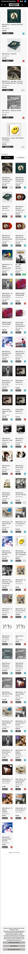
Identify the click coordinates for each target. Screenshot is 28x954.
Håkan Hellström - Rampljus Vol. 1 (20, 439)
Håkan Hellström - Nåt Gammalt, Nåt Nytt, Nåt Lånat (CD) (21, 781)
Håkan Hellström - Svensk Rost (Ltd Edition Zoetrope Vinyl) (21, 237)
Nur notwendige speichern (14, 949)
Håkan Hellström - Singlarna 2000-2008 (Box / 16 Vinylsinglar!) (13, 139)
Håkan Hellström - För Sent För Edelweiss (7, 780)
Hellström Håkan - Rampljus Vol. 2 (20, 410)
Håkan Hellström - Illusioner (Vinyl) (20, 466)
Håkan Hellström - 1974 (20, 637)
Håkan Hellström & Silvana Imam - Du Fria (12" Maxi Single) (7, 581)
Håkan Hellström (5, 28)
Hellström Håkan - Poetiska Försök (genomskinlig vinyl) (20, 324)
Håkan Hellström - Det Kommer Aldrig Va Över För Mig (7, 752)
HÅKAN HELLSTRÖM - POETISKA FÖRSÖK (20, 294)
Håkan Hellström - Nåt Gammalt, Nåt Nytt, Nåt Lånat (7, 723)
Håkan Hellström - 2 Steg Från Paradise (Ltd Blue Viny (20, 353)
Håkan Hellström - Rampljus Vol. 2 (20, 381)
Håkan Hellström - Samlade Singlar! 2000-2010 (6, 494)
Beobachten (7, 147)
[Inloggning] (22, 5)
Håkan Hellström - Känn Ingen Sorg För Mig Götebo (6, 552)
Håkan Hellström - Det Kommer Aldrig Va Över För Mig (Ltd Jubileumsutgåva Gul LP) (7, 295)
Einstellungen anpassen (14, 942)
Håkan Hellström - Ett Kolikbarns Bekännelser (21, 752)
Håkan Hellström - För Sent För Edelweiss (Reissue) (21, 694)
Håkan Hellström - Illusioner (6, 466)
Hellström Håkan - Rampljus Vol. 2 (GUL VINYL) (7, 411)
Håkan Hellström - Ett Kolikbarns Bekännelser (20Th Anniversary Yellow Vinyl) (7, 266)
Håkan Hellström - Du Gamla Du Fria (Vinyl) (20, 609)
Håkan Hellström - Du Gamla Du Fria (20, 581)
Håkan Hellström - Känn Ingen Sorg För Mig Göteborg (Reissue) (6, 353)
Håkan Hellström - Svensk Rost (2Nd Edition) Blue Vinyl (12, 25)
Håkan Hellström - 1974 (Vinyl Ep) (6, 637)
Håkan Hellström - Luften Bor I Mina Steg (21, 493)
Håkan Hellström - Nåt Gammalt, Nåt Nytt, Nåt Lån (7, 523)
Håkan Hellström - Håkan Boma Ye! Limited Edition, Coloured (6, 665)
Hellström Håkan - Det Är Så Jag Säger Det (21, 809)
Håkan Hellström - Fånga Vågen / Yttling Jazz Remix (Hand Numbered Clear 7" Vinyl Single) (12, 82)
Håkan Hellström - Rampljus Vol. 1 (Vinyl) (7, 439)
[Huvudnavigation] (1, 5)
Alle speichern (14, 946)
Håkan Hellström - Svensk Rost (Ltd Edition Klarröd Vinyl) (7, 237)
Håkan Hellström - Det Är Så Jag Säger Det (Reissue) (21, 723)
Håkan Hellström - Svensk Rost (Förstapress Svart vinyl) (20, 208)
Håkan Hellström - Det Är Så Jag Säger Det (21, 522)
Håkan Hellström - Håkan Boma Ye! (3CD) (11, 110)
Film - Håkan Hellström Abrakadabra (18, 266)
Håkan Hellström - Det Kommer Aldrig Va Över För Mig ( (7, 382)
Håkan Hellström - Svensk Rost (9, 54)
